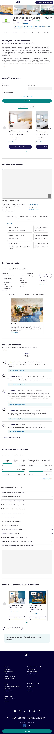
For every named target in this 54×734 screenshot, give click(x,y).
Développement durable (9, 676)
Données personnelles (41, 717)
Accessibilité (42, 284)
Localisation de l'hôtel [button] (12, 164)
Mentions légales (21, 718)
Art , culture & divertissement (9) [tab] (28, 216)
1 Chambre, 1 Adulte (8, 92)
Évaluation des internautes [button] (15, 450)
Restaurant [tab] (11, 294)
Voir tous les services (46, 275)
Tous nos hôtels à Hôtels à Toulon (12, 628)
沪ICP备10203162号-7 (31, 722)
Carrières (6, 673)
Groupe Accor (7, 669)
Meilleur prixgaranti (48, 18)
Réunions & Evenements (32, 671)
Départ (31, 84)
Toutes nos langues (8, 690)
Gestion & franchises (9, 671)
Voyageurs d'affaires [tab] (33, 461)
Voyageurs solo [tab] (46, 461)
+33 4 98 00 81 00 (33, 205)
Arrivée (5, 84)
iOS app (28, 688)
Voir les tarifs (27, 731)
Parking (43, 280)
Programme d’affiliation (9, 678)
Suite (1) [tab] (32, 107)
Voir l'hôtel (17, 618)
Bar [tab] (18, 294)
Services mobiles (30, 686)
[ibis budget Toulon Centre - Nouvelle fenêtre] (17, 597)
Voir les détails (14, 332)
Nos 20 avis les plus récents (11, 437)
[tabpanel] (27, 131)
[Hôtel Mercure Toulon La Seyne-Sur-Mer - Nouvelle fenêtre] (37, 597)
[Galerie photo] (27, 10)
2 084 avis (25, 23)
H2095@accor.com (33, 209)
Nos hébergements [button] (11, 78)
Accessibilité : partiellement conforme (12, 686)
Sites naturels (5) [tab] (43, 216)
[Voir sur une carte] (27, 184)
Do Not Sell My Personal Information (36, 718)
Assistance (6, 701)
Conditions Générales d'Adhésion (26, 717)
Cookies (13, 718)
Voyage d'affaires (31, 669)
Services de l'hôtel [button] (10, 263)
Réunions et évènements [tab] (39, 294)
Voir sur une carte (14, 611)
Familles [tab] (23, 461)
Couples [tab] (16, 461)
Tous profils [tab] (7, 461)
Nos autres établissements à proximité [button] (20, 585)
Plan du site (7, 688)
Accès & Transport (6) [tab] (11, 216)
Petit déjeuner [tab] (26, 294)
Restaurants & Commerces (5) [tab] (27, 220)
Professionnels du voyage (32, 673)
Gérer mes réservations (9, 698)
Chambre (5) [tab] (23, 107)
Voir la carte (34, 28)
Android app (29, 690)
